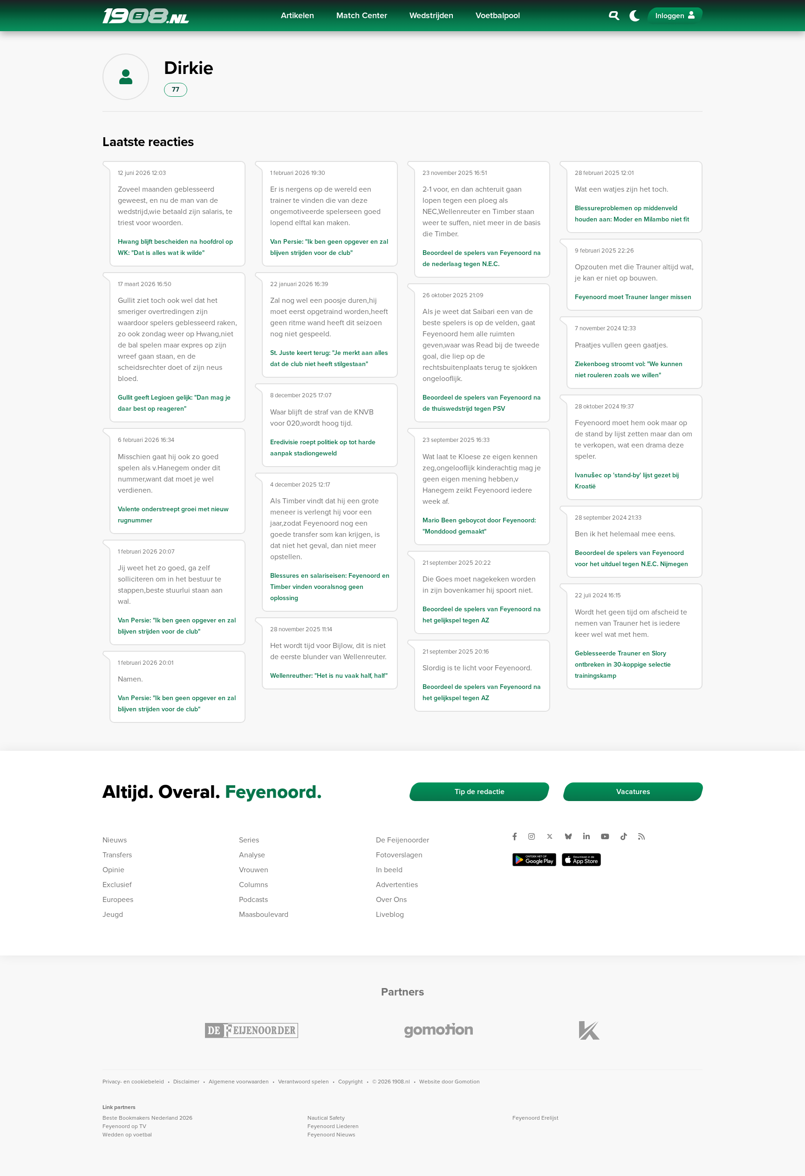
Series (249, 840)
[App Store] (581, 859)
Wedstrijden (431, 15)
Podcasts (253, 899)
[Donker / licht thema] (634, 15)
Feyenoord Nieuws (331, 1134)
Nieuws (114, 840)
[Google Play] (534, 859)
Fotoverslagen (399, 854)
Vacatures (633, 791)
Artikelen (297, 15)
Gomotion (467, 1081)
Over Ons (391, 899)
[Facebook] (518, 836)
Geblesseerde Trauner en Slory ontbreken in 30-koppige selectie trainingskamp (623, 664)
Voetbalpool (498, 15)
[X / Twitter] (553, 836)
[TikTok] (627, 836)
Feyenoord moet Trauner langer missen (633, 297)
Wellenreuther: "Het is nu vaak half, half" (329, 676)
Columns (253, 884)
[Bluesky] (572, 836)
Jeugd (112, 914)
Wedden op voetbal (127, 1134)
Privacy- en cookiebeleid (133, 1081)
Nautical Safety (326, 1118)
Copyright (350, 1081)
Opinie (113, 869)
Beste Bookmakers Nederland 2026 (147, 1118)
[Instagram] (535, 836)
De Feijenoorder (402, 840)
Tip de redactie (480, 791)
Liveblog (390, 914)
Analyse (252, 854)
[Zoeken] (614, 16)
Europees (117, 899)
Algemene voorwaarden (239, 1081)
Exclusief (117, 884)
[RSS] (645, 836)
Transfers (117, 854)
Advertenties (397, 884)
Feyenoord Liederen (333, 1126)
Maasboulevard (263, 914)
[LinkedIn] (590, 836)
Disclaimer (186, 1081)
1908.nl (145, 15)
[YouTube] (609, 836)
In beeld (389, 869)
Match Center (361, 15)
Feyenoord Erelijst (535, 1118)
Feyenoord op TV (124, 1126)
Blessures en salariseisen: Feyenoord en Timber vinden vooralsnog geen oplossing (329, 587)
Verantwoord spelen (303, 1081)
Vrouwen (253, 869)
